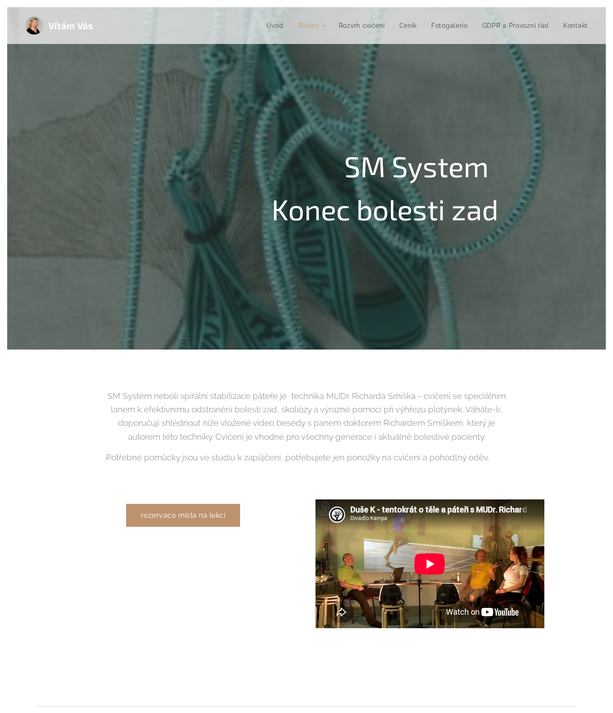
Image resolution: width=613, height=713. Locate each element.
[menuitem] (277, 25)
